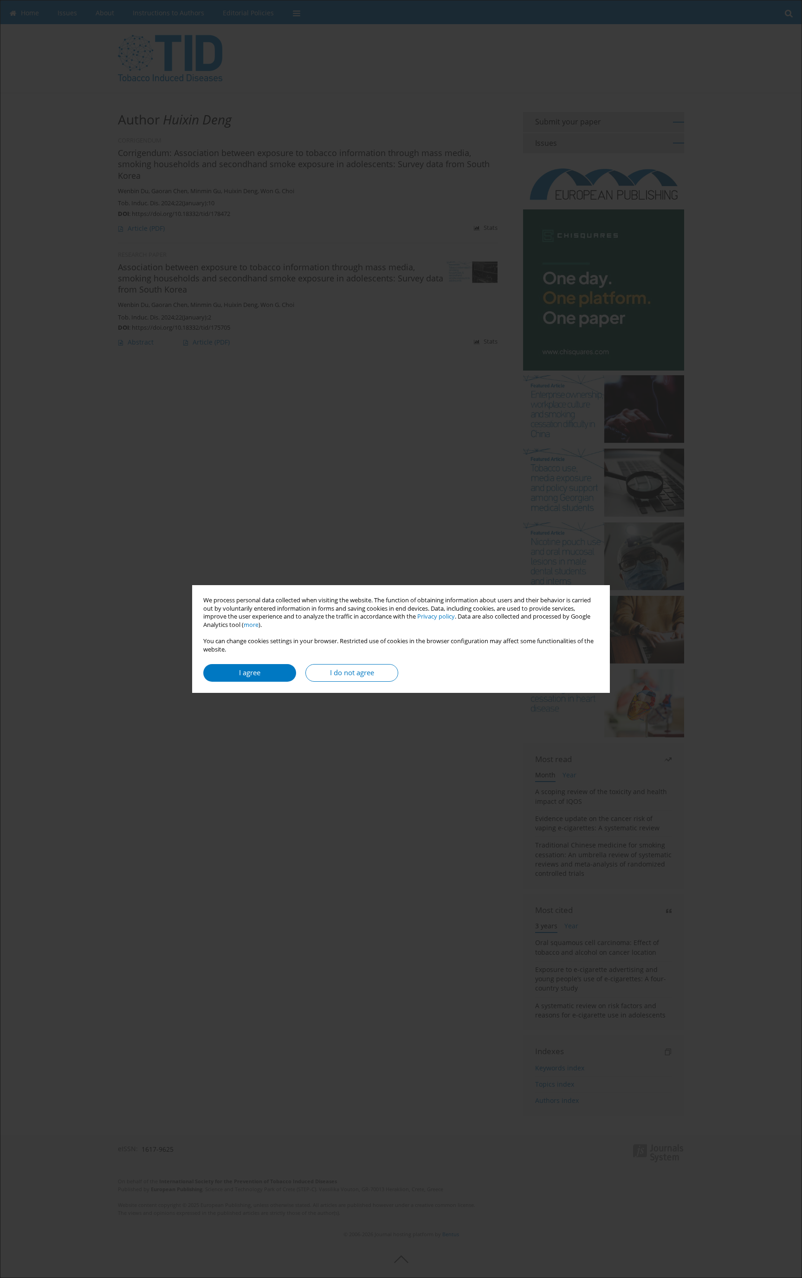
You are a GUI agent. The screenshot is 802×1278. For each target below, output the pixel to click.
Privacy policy (436, 616)
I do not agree (352, 673)
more (251, 625)
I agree (249, 673)
